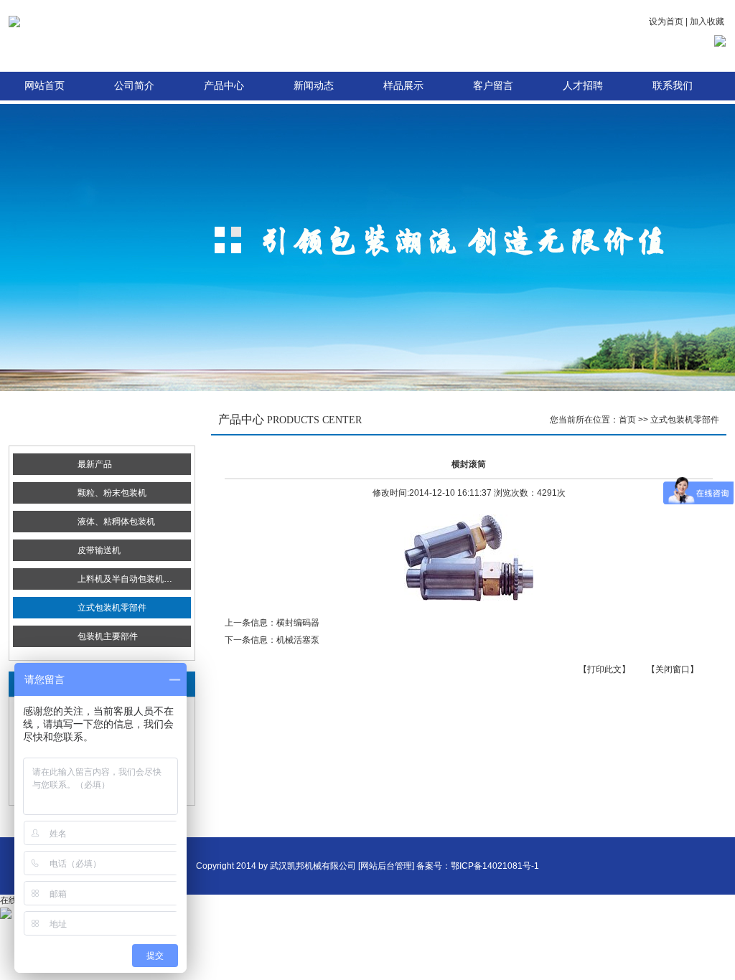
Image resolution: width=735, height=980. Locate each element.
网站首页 (44, 85)
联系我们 (672, 85)
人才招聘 (583, 85)
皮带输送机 (99, 550)
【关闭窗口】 (672, 669)
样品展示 (403, 85)
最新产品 (95, 464)
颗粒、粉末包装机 (112, 493)
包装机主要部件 (108, 636)
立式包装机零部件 (112, 608)
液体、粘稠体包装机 (116, 522)
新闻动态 (314, 85)
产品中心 (224, 85)
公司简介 (134, 85)
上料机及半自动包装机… (125, 579)
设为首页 (666, 22)
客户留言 (493, 85)
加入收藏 (707, 22)
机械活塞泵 (297, 640)
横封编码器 (297, 623)
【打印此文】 (604, 669)
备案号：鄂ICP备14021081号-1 (477, 866)
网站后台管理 (386, 866)
